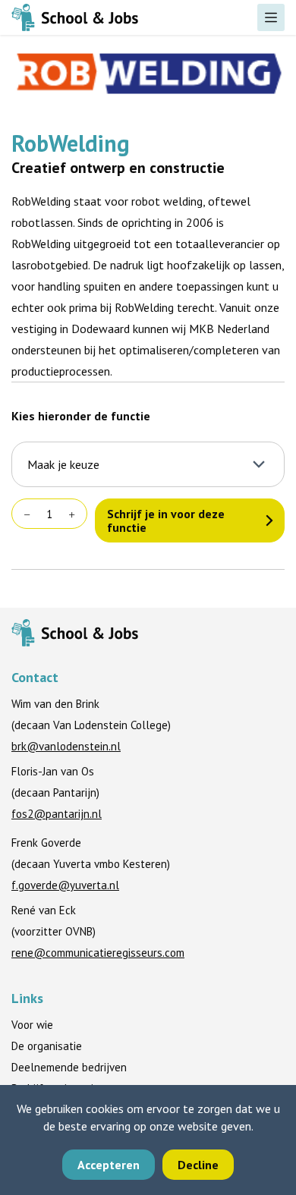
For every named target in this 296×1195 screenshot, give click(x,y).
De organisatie (46, 1046)
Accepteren (108, 1164)
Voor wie (32, 1024)
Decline (198, 1164)
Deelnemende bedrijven (69, 1067)
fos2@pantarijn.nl (56, 814)
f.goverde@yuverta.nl (65, 885)
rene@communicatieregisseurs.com (97, 952)
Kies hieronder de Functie (80, 416)
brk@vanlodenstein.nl (66, 746)
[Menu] (271, 17)
